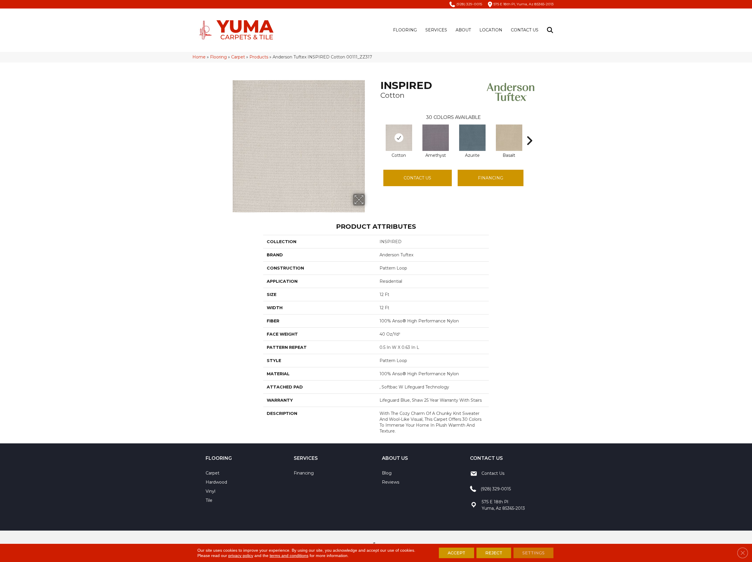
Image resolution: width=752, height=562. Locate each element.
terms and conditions (289, 555)
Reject (493, 553)
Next (529, 132)
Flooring (405, 30)
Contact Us (524, 30)
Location (490, 30)
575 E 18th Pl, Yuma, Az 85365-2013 (524, 4)
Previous (377, 132)
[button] (551, 30)
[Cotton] (399, 137)
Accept (456, 553)
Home (199, 57)
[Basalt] (509, 137)
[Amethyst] (435, 137)
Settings (533, 553)
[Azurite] (472, 137)
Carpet (238, 57)
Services (436, 30)
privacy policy (240, 555)
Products (258, 57)
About (463, 30)
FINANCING (490, 178)
